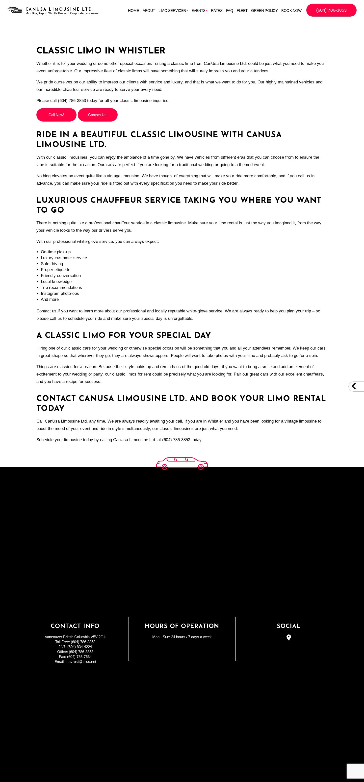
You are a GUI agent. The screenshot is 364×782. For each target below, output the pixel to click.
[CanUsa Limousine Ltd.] (15, 10)
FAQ (229, 10)
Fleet (242, 10)
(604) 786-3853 (331, 10)
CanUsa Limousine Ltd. (60, 10)
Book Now (291, 10)
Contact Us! (97, 115)
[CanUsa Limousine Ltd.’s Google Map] (289, 638)
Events (198, 10)
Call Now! (56, 115)
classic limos (130, 71)
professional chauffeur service (117, 223)
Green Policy (264, 10)
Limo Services (172, 10)
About (149, 10)
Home (133, 10)
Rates (217, 10)
